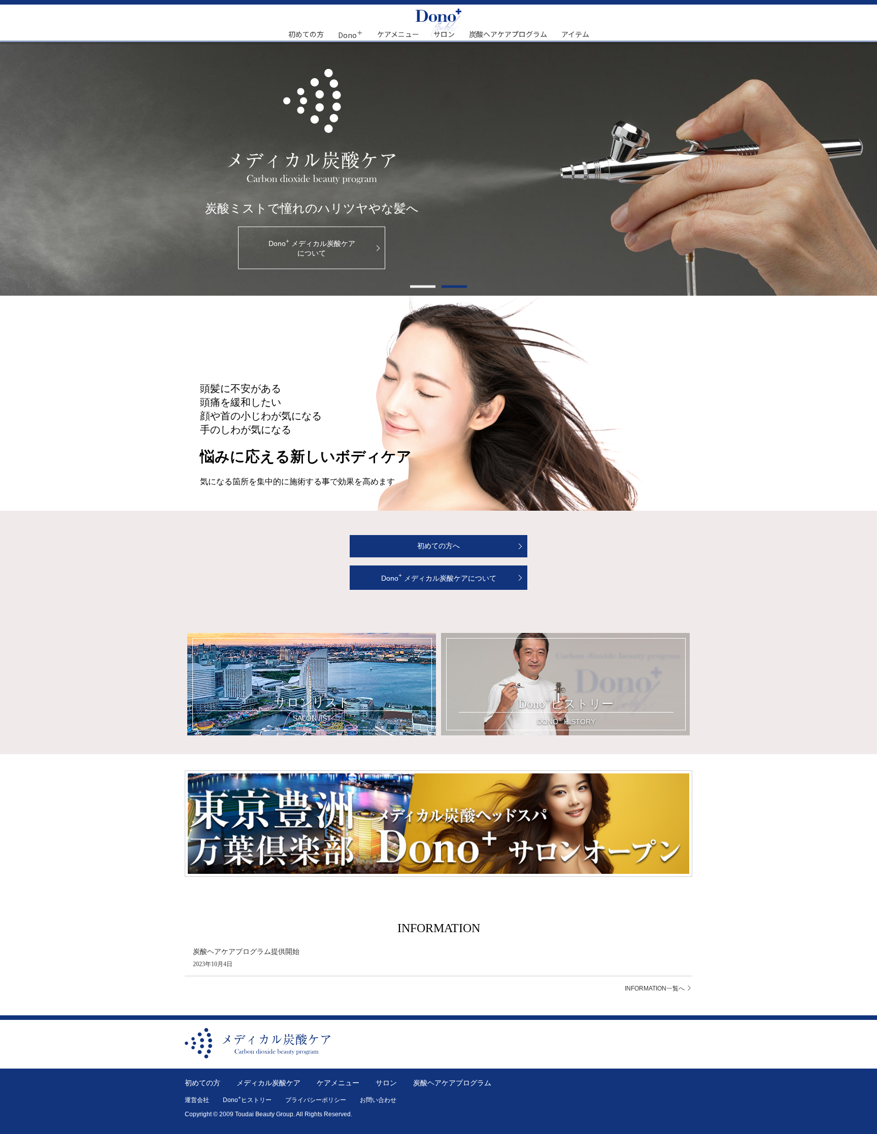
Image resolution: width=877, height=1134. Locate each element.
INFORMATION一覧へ (655, 988)
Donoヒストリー (247, 1100)
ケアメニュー (398, 34)
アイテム (575, 34)
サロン (444, 34)
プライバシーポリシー (315, 1100)
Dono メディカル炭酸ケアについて (438, 577)
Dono (350, 34)
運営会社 (197, 1100)
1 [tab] (422, 286)
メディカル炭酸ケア (268, 1083)
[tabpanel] (438, 169)
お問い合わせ (378, 1100)
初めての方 (306, 34)
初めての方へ (438, 546)
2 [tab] (454, 286)
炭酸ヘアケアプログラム (508, 34)
